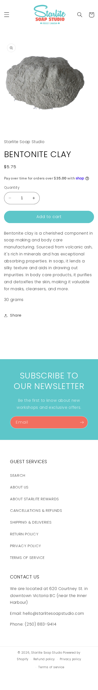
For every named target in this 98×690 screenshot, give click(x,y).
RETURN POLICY (24, 534)
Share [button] (16, 315)
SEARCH (17, 475)
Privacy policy (70, 659)
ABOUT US (19, 487)
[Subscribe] (82, 422)
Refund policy (44, 659)
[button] (6, 15)
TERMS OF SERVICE (27, 557)
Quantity (11, 187)
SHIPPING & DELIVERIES (31, 522)
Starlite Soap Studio (47, 653)
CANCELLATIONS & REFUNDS (36, 510)
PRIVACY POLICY (25, 545)
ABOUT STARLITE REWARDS (34, 499)
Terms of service (51, 667)
